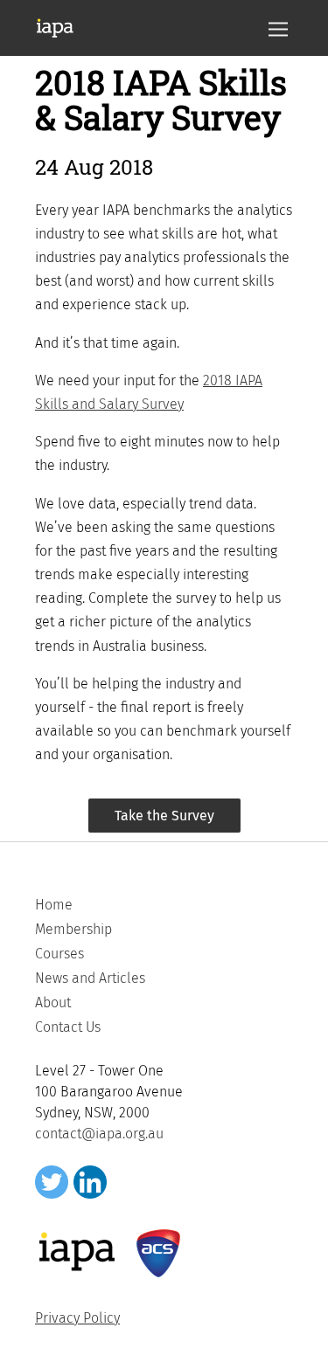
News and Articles (90, 978)
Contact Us (68, 1027)
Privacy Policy (77, 1318)
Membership (73, 929)
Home (54, 904)
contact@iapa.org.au (99, 1133)
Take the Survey (164, 815)
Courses (59, 953)
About (53, 1002)
